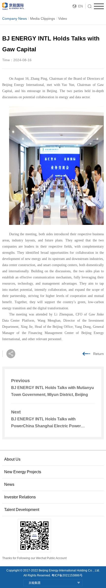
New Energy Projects (22, 472)
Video (62, 18)
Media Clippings (42, 18)
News (9, 484)
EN (80, 6)
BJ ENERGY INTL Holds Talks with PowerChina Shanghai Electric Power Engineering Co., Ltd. (46, 426)
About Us (12, 459)
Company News (14, 18)
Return (98, 354)
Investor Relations (20, 497)
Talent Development (21, 510)
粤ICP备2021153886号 (67, 575)
